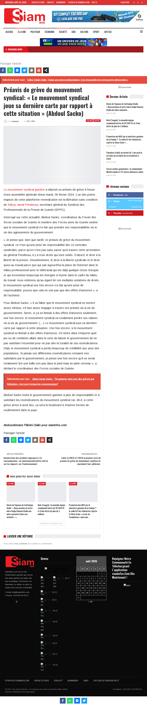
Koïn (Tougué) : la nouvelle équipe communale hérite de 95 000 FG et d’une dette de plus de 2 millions (123, 123)
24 (79, 593)
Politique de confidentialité (106, 680)
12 (87, 583)
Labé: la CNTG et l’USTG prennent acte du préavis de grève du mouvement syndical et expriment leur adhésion (80, 460)
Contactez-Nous (38, 2)
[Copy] (31, 70)
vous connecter (20, 544)
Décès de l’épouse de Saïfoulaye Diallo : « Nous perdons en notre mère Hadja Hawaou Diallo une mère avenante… (124, 106)
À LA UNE (22, 32)
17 (79, 588)
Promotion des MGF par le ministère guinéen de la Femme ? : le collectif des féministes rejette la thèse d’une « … (124, 139)
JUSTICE (108, 32)
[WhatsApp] (10, 70)
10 (79, 583)
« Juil (90, 601)
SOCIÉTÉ (63, 32)
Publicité (50, 2)
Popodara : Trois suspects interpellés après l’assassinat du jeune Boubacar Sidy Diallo (66, 49)
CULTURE (84, 32)
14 (96, 583)
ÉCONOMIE (49, 32)
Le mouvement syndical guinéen (24, 189)
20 (91, 588)
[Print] (39, 70)
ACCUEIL (9, 32)
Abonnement (61, 2)
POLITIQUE (35, 32)
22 (100, 588)
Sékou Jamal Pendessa (23, 204)
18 (83, 588)
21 (96, 588)
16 (104, 583)
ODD (73, 32)
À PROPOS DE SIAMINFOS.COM (78, 2)
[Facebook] (3, 70)
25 (83, 593)
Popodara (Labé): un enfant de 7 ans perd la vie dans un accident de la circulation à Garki (124, 155)
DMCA (86, 680)
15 (100, 583)
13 (91, 583)
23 (104, 588)
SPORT (96, 32)
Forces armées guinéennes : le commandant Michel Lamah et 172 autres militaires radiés (124, 170)
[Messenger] (17, 70)
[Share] (46, 70)
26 (87, 593)
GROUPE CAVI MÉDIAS (132, 689)
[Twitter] (24, 70)
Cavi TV (94, 2)
